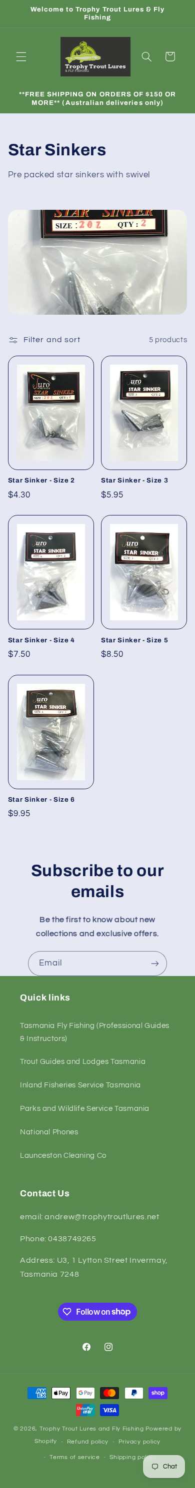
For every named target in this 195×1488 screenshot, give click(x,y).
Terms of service (75, 1457)
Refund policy (88, 1442)
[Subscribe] (155, 963)
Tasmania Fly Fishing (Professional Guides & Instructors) (95, 1032)
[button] (21, 56)
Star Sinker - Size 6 (41, 799)
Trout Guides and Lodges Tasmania (83, 1061)
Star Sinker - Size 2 (41, 480)
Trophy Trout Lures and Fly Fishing (92, 1429)
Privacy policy (139, 1442)
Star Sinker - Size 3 (134, 480)
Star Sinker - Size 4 (41, 640)
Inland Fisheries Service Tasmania (80, 1085)
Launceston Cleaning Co (63, 1155)
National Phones (49, 1132)
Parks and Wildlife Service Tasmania (85, 1108)
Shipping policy (132, 1457)
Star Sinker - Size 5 (134, 640)
